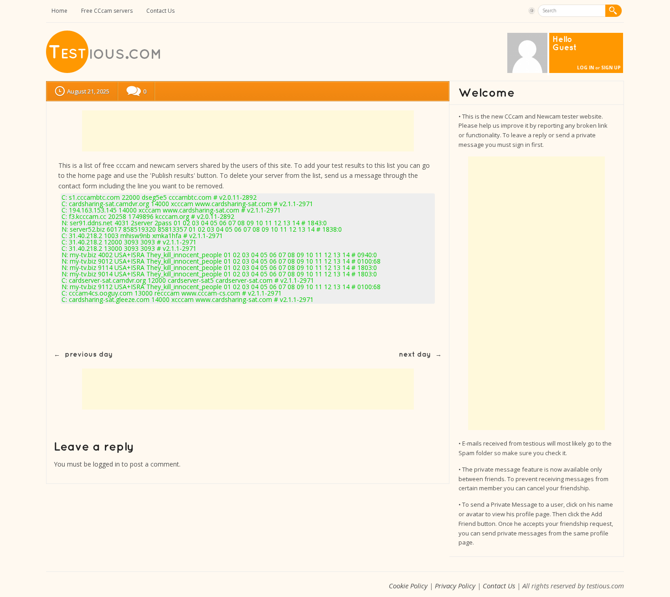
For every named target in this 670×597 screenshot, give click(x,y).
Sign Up (611, 67)
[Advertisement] (248, 130)
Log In (585, 67)
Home (59, 11)
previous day (89, 354)
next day (415, 354)
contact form (77, 186)
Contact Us (160, 11)
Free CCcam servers (107, 11)
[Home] (104, 71)
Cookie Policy (408, 585)
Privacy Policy (455, 585)
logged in (106, 464)
